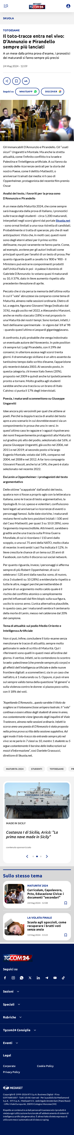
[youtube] (55, 978)
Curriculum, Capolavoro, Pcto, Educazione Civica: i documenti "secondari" (45, 893)
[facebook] (5, 978)
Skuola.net (63, 220)
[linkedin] (38, 978)
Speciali (8, 1004)
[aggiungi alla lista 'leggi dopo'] (16, 81)
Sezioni (8, 991)
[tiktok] (63, 978)
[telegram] (47, 978)
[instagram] (13, 978)
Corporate (9, 1066)
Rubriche (9, 1017)
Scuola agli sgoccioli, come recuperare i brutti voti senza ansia (46, 926)
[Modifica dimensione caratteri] (26, 81)
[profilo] (68, 6)
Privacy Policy (11, 1072)
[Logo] (37, 6)
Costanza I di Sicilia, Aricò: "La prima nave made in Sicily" (32, 834)
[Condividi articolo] (7, 81)
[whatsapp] (22, 978)
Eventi (7, 1043)
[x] (30, 978)
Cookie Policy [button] (45, 1066)
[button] (37, 6)
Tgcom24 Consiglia (16, 1030)
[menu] (5, 6)
